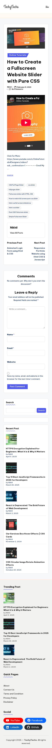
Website (11, 362)
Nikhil (13, 227)
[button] (16, 233)
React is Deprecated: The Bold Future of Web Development (25, 506)
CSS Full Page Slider (16, 185)
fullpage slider (14, 190)
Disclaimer (8, 702)
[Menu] (47, 7)
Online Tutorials (17, 55)
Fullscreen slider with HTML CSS (21, 194)
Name (10, 334)
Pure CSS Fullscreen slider (18, 212)
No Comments (17, 89)
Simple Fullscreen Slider (18, 217)
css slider (31, 185)
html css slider (14, 208)
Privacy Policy (10, 698)
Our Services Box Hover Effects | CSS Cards (25, 535)
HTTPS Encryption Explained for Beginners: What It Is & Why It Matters (25, 450)
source (10, 175)
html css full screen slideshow (20, 203)
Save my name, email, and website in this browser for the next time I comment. (25, 377)
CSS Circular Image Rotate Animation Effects (25, 563)
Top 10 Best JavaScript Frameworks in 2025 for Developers (25, 478)
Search (10, 402)
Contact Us (8, 689)
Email (10, 348)
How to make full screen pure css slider (23, 199)
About (6, 685)
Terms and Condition (13, 693)
